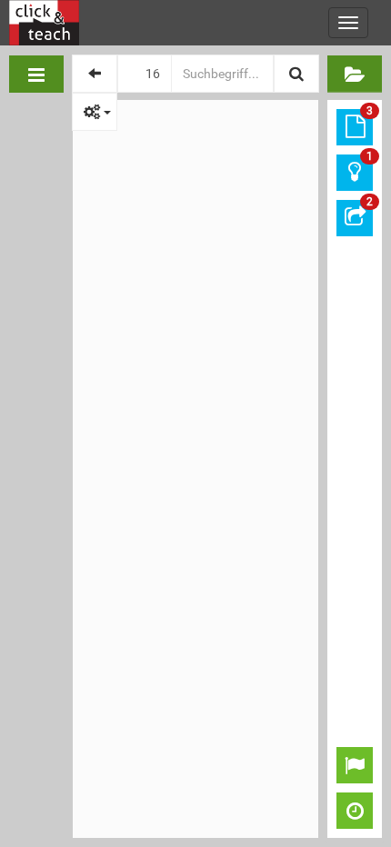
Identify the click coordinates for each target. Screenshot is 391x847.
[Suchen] (296, 74)
